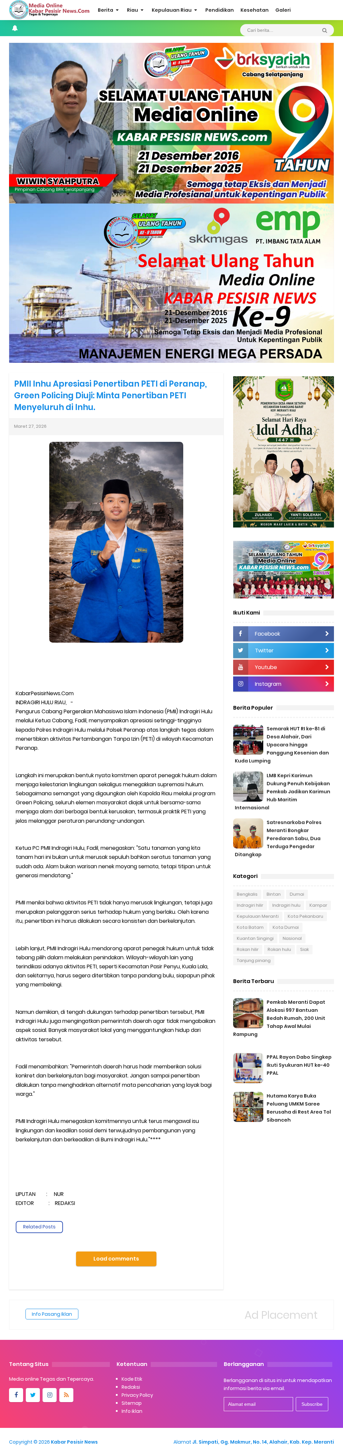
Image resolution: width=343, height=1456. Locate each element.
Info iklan (132, 1411)
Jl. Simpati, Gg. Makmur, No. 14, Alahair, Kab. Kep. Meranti (263, 1442)
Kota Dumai (286, 927)
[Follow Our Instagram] (50, 1395)
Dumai (297, 894)
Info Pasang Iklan (52, 1314)
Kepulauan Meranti (258, 916)
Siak (304, 949)
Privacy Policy (137, 1395)
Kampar (318, 905)
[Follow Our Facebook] (16, 1395)
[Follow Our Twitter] (33, 1395)
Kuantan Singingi (255, 938)
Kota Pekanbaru (305, 916)
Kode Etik (132, 1379)
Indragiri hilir (250, 905)
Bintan (274, 894)
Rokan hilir (248, 949)
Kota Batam (250, 927)
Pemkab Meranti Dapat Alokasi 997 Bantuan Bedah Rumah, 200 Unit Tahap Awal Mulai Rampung (279, 1018)
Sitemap (132, 1403)
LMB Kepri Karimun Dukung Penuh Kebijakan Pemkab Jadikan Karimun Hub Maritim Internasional (282, 791)
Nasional (292, 938)
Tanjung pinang (254, 960)
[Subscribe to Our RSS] (66, 1395)
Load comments (116, 1259)
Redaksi (131, 1387)
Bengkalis (247, 894)
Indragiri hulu (286, 905)
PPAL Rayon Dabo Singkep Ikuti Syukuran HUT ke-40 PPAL (299, 1065)
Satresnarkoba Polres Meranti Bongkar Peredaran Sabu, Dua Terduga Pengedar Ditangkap (278, 838)
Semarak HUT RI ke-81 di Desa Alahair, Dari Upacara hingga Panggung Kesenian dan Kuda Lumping (282, 744)
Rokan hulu (279, 949)
